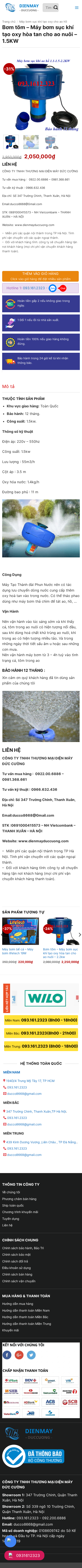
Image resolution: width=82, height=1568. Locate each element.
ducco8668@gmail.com (24, 1093)
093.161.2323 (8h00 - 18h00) (49, 1020)
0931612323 (28, 1555)
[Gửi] (56, 7)
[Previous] (10, 94)
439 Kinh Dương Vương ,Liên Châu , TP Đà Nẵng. (41, 1142)
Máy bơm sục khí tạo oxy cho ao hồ (43, 21)
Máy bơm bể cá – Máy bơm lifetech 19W (17, 951)
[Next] (72, 94)
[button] (76, 7)
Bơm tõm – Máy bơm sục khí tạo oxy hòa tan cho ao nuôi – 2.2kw (60, 953)
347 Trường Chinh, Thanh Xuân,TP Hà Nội (35, 1111)
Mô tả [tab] (8, 386)
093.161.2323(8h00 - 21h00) (48, 1033)
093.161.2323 (34, 288)
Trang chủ (8, 21)
